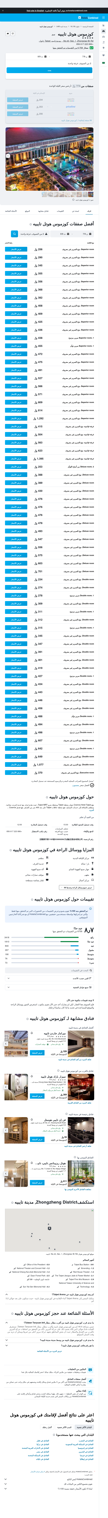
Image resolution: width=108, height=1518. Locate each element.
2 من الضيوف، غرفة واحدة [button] (79, 63)
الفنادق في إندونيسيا (85, 1448)
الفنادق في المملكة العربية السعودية (79, 1444)
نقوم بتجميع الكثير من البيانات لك (78, 1483)
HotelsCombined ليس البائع (79, 1479)
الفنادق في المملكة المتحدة (38, 1455)
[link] (74, 1059)
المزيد (91, 810)
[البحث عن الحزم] (103, 42)
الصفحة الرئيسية (88, 26)
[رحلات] (103, 55)
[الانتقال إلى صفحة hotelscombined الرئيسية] (88, 17)
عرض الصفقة (37, 1052)
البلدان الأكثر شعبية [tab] (84, 1427)
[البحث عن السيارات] (103, 36)
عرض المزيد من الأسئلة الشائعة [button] (49, 1351)
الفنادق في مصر (42, 1451)
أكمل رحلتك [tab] (47, 1427)
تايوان (77, 26)
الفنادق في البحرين (86, 1451)
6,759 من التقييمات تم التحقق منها (68, 47)
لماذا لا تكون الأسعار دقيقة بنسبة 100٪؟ (75, 1488)
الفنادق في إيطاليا (86, 1459)
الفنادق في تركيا (43, 1444)
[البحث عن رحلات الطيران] (103, 25)
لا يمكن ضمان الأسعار (38, 1471)
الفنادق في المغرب (86, 1440)
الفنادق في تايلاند (42, 1459)
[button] (3, 10)
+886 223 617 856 (84, 44)
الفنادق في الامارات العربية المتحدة (35, 1448)
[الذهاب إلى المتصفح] (103, 47)
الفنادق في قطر (43, 1440)
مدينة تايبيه (63, 26)
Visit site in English (35, 10)
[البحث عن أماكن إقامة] (103, 31)
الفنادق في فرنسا (86, 1455)
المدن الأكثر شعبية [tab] (64, 1427)
